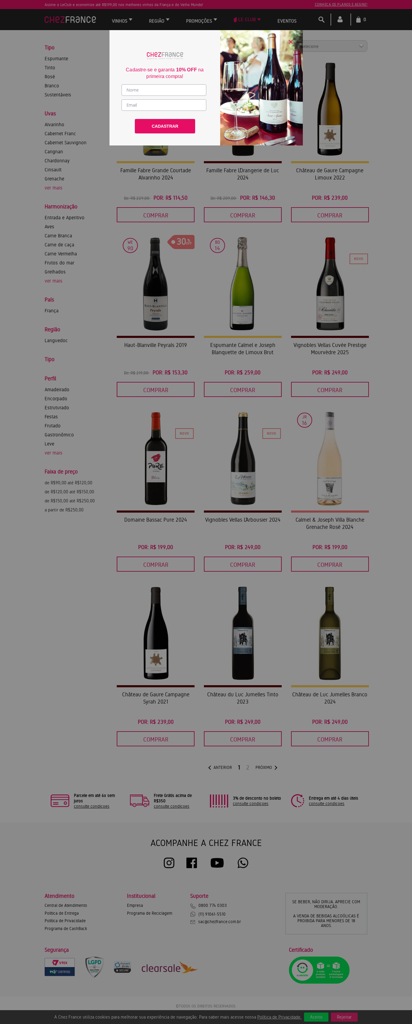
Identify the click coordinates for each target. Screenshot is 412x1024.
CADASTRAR (165, 126)
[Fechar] (291, 42)
